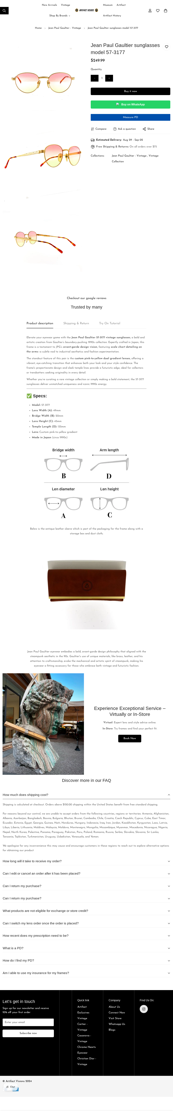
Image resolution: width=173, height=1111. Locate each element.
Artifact (121, 5)
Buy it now (130, 91)
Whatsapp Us (117, 1024)
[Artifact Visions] (86, 11)
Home (38, 28)
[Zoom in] (76, 49)
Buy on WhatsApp (133, 104)
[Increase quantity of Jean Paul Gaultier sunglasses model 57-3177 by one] (109, 78)
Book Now (129, 738)
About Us (114, 1007)
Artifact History (112, 16)
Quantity (96, 69)
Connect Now (117, 1012)
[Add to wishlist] (166, 47)
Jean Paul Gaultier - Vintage (64, 28)
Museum (108, 5)
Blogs (112, 1030)
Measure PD (130, 117)
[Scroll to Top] (166, 1091)
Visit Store (115, 1018)
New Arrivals (49, 5)
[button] (165, 11)
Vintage (65, 5)
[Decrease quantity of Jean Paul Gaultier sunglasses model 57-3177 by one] (94, 78)
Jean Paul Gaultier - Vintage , (130, 156)
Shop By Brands (58, 16)
